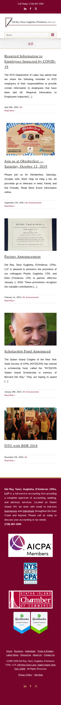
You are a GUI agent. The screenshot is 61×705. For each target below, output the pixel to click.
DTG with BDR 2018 (21, 445)
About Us (37, 655)
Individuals (30, 651)
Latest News (12, 655)
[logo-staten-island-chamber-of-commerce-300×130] (30, 591)
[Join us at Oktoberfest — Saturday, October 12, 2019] (30, 139)
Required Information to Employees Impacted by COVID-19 (30, 61)
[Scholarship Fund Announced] (30, 329)
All (21, 107)
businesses (10, 511)
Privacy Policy (25, 675)
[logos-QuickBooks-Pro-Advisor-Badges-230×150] (30, 613)
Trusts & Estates (45, 651)
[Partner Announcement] (30, 234)
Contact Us (49, 655)
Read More (9, 111)
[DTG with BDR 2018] (30, 423)
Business (18, 651)
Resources (25, 655)
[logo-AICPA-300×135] (30, 535)
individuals (28, 511)
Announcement (35, 203)
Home (9, 651)
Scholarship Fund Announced (27, 351)
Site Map (38, 675)
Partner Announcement (22, 256)
